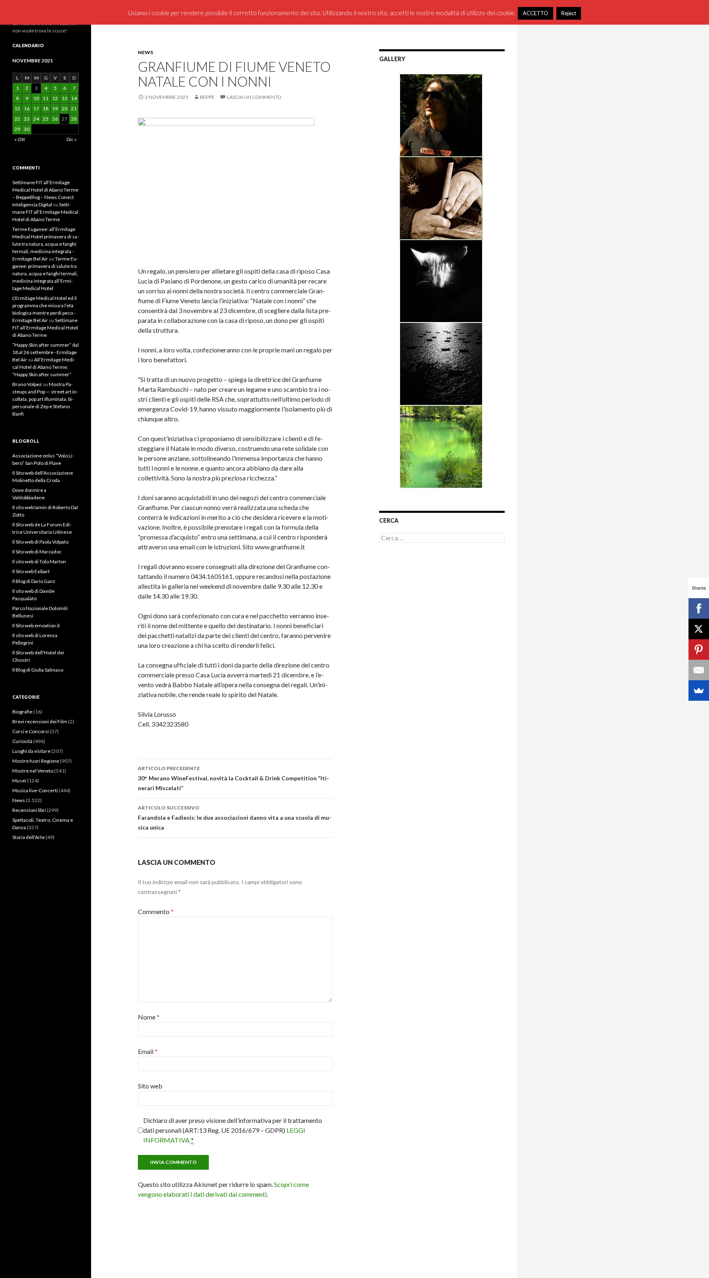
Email (148, 1051)
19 (55, 108)
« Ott (19, 139)
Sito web (150, 1086)
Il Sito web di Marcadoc (37, 552)
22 (17, 119)
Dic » (71, 139)
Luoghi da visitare (31, 751)
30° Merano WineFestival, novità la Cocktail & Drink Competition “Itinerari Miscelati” (233, 778)
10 (36, 98)
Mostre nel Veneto (32, 771)
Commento (156, 911)
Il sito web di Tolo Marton (39, 561)
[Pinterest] (698, 649)
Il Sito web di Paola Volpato (40, 542)
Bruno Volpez (27, 384)
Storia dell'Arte (28, 837)
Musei (19, 780)
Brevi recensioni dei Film (39, 721)
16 (27, 108)
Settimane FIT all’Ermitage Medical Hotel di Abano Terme (45, 211)
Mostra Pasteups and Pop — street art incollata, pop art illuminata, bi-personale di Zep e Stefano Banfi (45, 399)
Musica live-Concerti (35, 790)
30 (27, 129)
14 (74, 98)
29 (17, 129)
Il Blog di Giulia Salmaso (37, 670)
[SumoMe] (698, 690)
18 (45, 108)
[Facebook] (698, 608)
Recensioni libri (29, 810)
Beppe (207, 97)
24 (36, 119)
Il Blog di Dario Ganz (33, 581)
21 (74, 108)
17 (36, 108)
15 (17, 108)
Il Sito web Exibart (31, 571)
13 (64, 98)
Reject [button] (568, 13)
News (145, 52)
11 (45, 98)
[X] (698, 629)
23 (27, 119)
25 (45, 119)
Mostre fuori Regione (35, 761)
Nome (149, 1017)
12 (55, 98)
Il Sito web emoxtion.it (36, 625)
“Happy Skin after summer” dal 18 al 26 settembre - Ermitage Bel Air (45, 352)
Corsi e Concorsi (30, 731)
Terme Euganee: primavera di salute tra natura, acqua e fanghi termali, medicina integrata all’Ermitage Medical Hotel (45, 273)
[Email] (698, 670)
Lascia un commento (254, 97)
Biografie (22, 712)
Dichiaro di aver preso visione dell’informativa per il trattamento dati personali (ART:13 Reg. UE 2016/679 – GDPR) (232, 1130)
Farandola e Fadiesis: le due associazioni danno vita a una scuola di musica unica (235, 818)
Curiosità (22, 741)
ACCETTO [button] (535, 13)
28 (74, 119)
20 (64, 108)
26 (55, 119)
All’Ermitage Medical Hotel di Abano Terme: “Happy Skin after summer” (43, 367)
